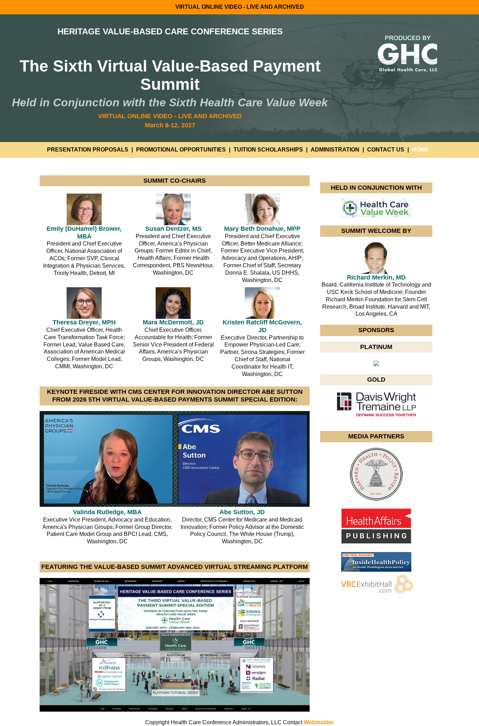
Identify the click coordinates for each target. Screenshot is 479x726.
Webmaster (319, 722)
